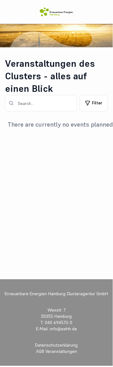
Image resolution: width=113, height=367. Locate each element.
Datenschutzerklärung (56, 345)
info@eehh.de (63, 329)
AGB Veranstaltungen (56, 351)
